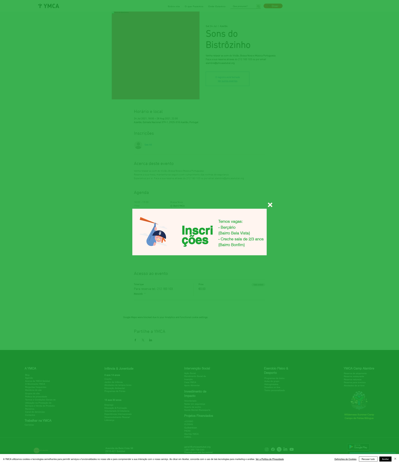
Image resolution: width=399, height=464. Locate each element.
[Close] (395, 459)
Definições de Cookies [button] (345, 459)
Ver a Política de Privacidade (270, 459)
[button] (270, 204)
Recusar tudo (368, 459)
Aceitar (385, 459)
